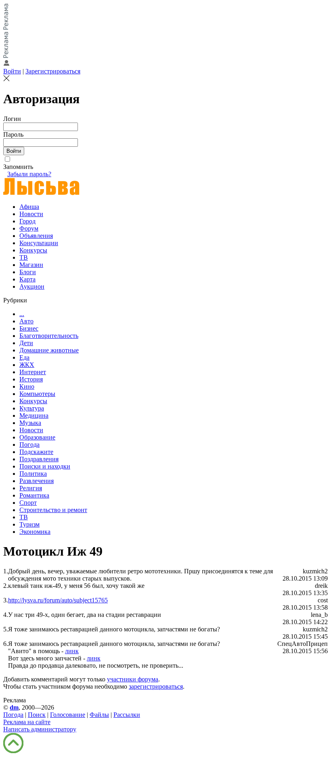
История (31, 379)
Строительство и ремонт (53, 509)
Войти (12, 71)
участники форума (132, 679)
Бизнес (28, 328)
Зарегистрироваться (52, 71)
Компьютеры (37, 393)
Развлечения (36, 480)
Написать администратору (39, 729)
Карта (27, 279)
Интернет (32, 372)
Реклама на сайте (26, 721)
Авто (26, 321)
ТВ (23, 257)
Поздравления (39, 459)
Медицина (33, 415)
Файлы (99, 714)
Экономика (34, 531)
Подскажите (36, 451)
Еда (24, 357)
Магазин (31, 264)
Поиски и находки (44, 466)
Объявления (36, 235)
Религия (30, 488)
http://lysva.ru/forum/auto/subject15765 (58, 600)
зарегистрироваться (156, 686)
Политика (33, 473)
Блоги (27, 272)
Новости (31, 213)
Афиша (29, 206)
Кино (26, 386)
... (21, 313)
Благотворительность (48, 335)
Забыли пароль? (29, 174)
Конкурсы (33, 250)
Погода (29, 444)
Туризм (29, 524)
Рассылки (126, 714)
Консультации (38, 242)
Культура (31, 408)
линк (72, 651)
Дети (26, 342)
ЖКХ (26, 364)
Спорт (28, 502)
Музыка (30, 422)
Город (27, 221)
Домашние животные (49, 350)
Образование (37, 437)
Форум (28, 228)
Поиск (37, 714)
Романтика (34, 495)
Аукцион (31, 286)
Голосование (67, 714)
